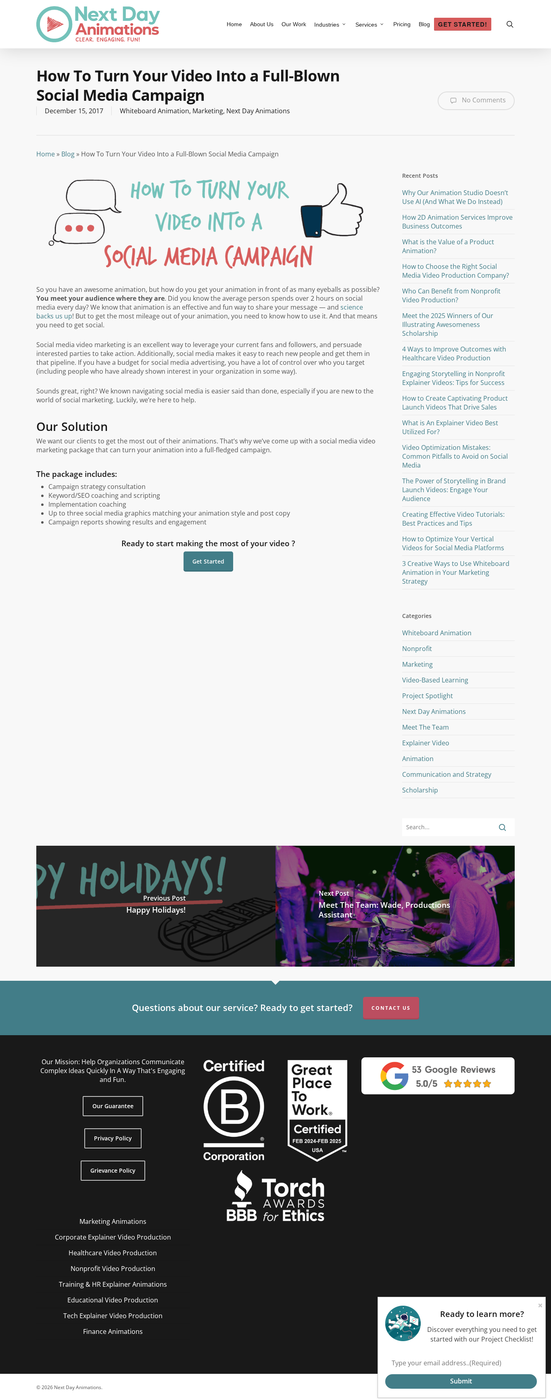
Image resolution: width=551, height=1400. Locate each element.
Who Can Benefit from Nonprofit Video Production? (451, 295)
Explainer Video (425, 742)
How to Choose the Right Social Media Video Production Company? (455, 271)
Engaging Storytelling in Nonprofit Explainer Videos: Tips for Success (453, 378)
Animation (418, 758)
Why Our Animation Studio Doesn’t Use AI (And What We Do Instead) (455, 197)
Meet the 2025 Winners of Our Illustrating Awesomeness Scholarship (447, 324)
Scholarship (420, 790)
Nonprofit (417, 648)
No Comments (483, 100)
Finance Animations (113, 1331)
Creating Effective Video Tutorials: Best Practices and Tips (453, 519)
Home (45, 154)
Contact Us (391, 1008)
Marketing (207, 110)
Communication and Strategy (446, 774)
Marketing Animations (112, 1221)
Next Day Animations (258, 110)
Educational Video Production (112, 1300)
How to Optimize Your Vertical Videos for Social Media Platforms (453, 543)
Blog (68, 154)
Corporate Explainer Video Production (113, 1237)
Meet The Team (425, 727)
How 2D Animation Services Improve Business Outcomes (457, 222)
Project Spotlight (427, 695)
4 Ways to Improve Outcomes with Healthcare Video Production (454, 353)
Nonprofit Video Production (113, 1268)
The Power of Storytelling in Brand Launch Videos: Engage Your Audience (454, 489)
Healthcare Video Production (113, 1252)
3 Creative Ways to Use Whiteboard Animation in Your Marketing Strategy (455, 572)
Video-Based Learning (435, 680)
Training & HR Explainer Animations (113, 1284)
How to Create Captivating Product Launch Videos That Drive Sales (455, 403)
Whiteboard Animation (154, 110)
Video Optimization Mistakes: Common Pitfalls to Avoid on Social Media (455, 456)
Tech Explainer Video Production (113, 1315)
